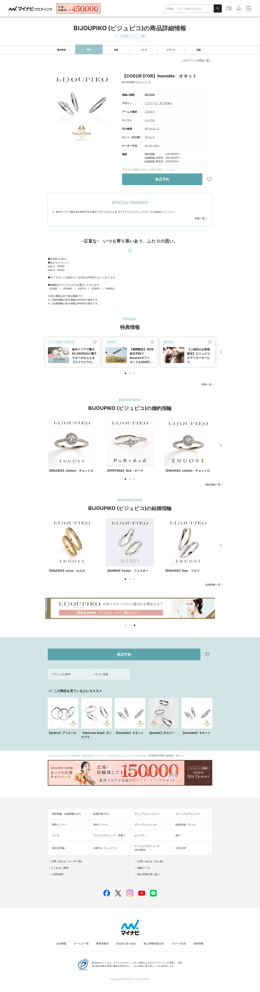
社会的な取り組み (126, 943)
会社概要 (61, 943)
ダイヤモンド (152, 128)
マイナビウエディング (58, 755)
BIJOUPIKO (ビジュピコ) (121, 755)
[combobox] (189, 8)
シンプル (150, 119)
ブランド (102, 755)
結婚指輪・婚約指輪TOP (84, 755)
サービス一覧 (81, 943)
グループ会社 (178, 943)
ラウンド (150, 136)
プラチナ (150, 111)
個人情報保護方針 (154, 943)
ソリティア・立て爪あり (158, 103)
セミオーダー (152, 145)
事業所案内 (102, 943)
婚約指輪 (150, 94)
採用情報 (199, 943)
